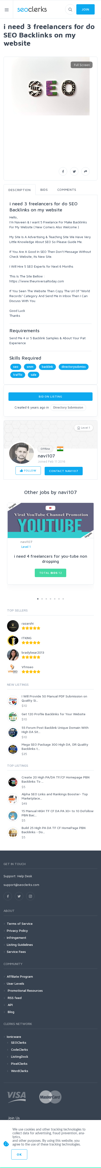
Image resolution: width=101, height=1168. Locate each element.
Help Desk (24, 876)
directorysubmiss (74, 366)
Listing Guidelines (20, 945)
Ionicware (14, 1037)
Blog (10, 1012)
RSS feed (14, 998)
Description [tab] (19, 190)
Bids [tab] (44, 190)
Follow (29, 470)
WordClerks (19, 1071)
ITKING (26, 638)
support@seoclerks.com (21, 885)
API (10, 1005)
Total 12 (50, 573)
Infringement (16, 938)
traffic (17, 374)
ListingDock (19, 1056)
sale (33, 374)
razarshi (28, 623)
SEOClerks (18, 1042)
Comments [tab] (67, 190)
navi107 (46, 455)
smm (30, 366)
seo (15, 366)
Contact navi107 (63, 471)
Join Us (14, 1118)
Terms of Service (20, 923)
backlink (47, 366)
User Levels (15, 983)
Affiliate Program (20, 976)
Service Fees (16, 952)
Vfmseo (27, 667)
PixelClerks (19, 1063)
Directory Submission (68, 407)
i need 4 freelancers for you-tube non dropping (50, 559)
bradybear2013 (33, 652)
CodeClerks (19, 1049)
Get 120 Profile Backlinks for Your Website (53, 714)
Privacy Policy (17, 930)
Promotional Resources (25, 990)
